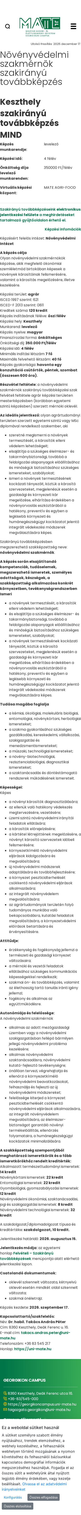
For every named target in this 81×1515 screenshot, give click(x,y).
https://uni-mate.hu (32, 1349)
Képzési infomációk (63, 229)
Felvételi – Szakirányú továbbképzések (26, 1256)
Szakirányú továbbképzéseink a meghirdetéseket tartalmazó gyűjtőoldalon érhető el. (40, 215)
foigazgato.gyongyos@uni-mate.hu (39, 1415)
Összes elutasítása (17, 1506)
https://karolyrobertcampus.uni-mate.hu (37, 1407)
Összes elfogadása (43, 1497)
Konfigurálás (13, 1497)
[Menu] (73, 26)
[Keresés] (7, 26)
